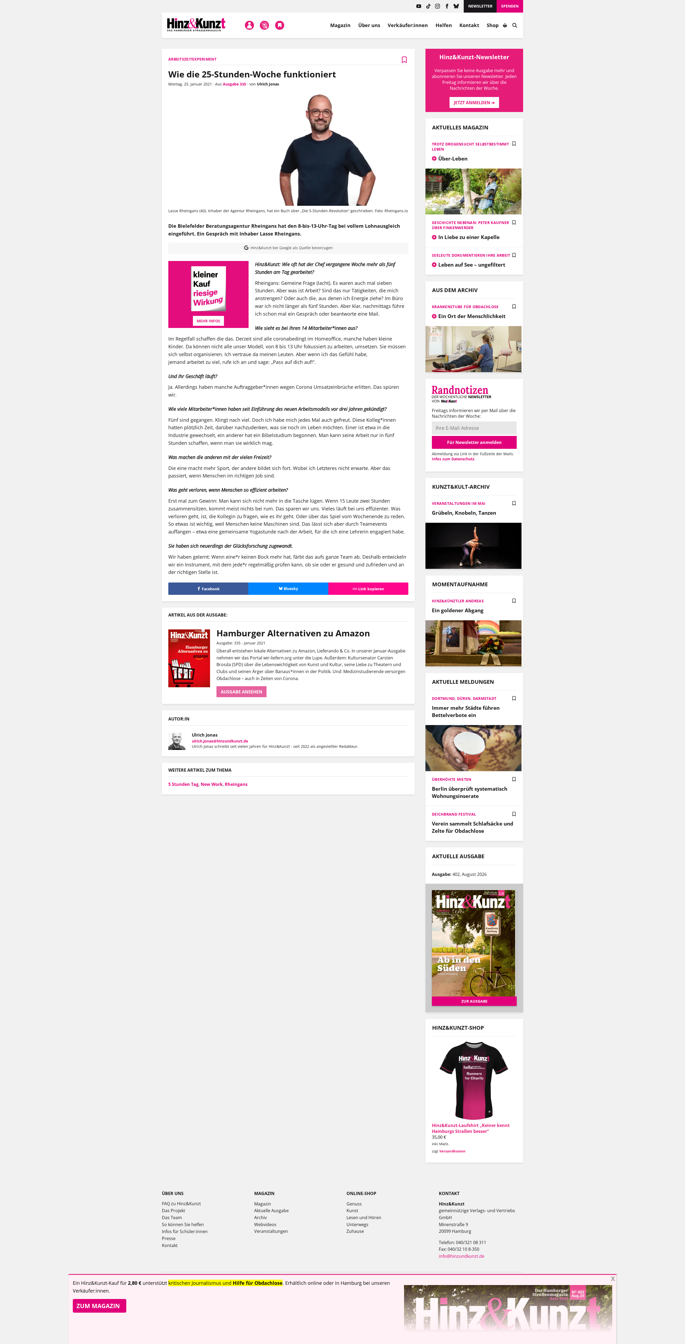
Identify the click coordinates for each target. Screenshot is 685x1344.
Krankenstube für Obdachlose (465, 306)
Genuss (354, 1204)
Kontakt (469, 25)
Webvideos (265, 1224)
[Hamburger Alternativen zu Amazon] (192, 658)
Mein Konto (249, 25)
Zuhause (355, 1231)
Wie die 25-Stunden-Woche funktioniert (252, 74)
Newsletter (480, 6)
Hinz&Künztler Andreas (458, 600)
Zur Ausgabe (474, 1001)
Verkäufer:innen (408, 25)
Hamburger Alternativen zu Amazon (293, 633)
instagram (437, 6)
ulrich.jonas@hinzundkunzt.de (220, 741)
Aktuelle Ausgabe (271, 1211)
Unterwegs (357, 1224)
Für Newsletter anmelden (474, 442)
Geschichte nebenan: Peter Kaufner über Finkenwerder (470, 225)
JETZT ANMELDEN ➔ (474, 103)
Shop (492, 25)
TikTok (428, 6)
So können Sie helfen (183, 1224)
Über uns (369, 25)
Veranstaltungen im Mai (458, 503)
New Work (212, 784)
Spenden (510, 6)
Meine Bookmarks (279, 25)
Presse (169, 1238)
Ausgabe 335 (234, 84)
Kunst (352, 1211)
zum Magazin (98, 1306)
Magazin (340, 25)
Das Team (172, 1217)
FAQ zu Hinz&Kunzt (181, 1204)
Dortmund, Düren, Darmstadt (464, 698)
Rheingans (236, 784)
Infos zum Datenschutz (453, 458)
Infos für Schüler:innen (185, 1231)
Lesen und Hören (364, 1217)
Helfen (444, 25)
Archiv (260, 1217)
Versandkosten (452, 1151)
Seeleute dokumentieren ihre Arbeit (471, 255)
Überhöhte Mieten (451, 779)
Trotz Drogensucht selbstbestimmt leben (470, 146)
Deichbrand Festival (454, 814)
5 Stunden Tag (183, 784)
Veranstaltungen (271, 1231)
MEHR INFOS (208, 320)
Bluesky (456, 6)
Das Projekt (173, 1211)
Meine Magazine (264, 25)
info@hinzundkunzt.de (461, 1256)
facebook (447, 6)
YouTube (419, 6)
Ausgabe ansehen (241, 692)
